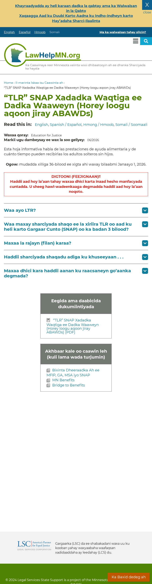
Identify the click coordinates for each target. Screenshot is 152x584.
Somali (54, 32)
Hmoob (40, 32)
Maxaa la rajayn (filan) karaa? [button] (37, 243)
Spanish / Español (66, 124)
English (9, 32)
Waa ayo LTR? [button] (20, 210)
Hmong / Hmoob (98, 124)
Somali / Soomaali (131, 124)
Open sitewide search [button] (146, 41)
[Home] (42, 55)
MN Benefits (63, 380)
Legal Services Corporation (34, 545)
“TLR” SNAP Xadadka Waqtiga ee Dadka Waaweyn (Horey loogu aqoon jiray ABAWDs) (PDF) (73, 326)
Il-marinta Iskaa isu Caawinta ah (39, 83)
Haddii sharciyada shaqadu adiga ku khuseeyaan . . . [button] (64, 257)
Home (8, 83)
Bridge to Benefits (68, 385)
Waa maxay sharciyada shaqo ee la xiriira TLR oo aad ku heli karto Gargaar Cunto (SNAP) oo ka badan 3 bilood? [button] (68, 226)
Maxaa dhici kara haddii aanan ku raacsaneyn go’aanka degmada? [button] (67, 273)
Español (24, 32)
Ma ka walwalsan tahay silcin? (123, 32)
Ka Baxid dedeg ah (129, 577)
